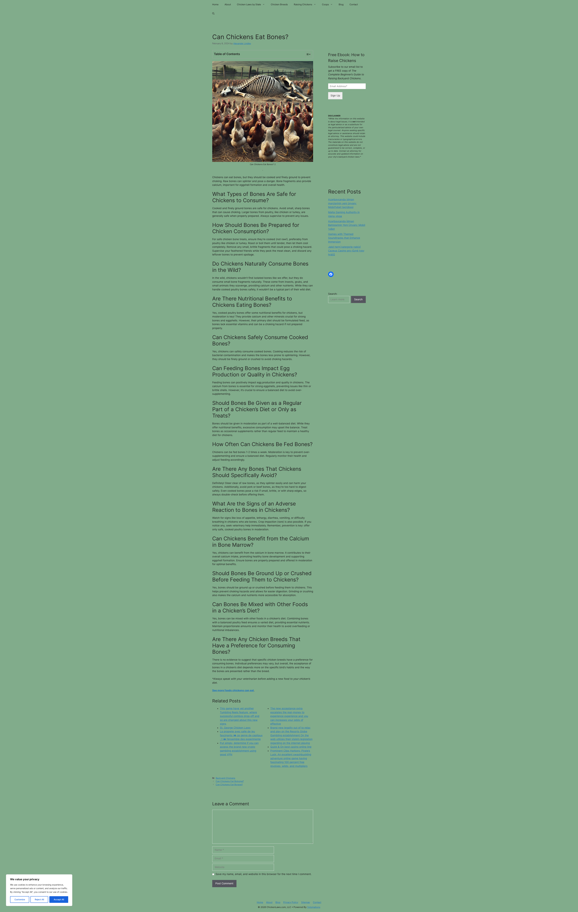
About (228, 4)
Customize (19, 899)
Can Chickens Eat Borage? (229, 784)
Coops (325, 4)
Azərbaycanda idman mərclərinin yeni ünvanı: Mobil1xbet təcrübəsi (342, 203)
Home (215, 4)
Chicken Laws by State (249, 4)
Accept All (59, 899)
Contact (354, 4)
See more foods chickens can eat (233, 690)
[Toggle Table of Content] (306, 54)
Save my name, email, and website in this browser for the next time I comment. (264, 874)
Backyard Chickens (225, 778)
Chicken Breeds (279, 4)
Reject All (39, 899)
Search (358, 299)
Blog (341, 4)
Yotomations (313, 907)
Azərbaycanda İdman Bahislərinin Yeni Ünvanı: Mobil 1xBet (346, 225)
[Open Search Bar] (213, 13)
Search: (332, 293)
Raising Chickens (303, 4)
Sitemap (305, 902)
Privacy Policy (290, 902)
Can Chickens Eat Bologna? (230, 781)
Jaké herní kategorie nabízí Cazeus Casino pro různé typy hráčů (346, 250)
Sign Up (335, 95)
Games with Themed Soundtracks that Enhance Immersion (344, 238)
